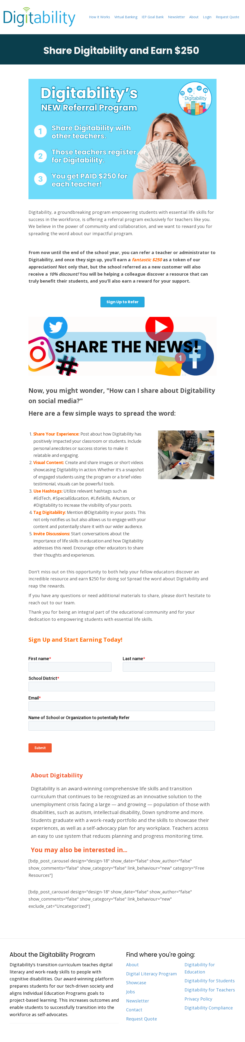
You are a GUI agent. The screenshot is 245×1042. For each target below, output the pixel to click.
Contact (134, 1010)
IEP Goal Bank (153, 17)
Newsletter (176, 17)
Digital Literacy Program (151, 974)
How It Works (99, 17)
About (194, 17)
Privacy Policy (198, 999)
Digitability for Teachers (209, 990)
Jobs (130, 992)
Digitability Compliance (208, 1008)
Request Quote (227, 17)
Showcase (136, 982)
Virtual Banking (125, 17)
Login (207, 17)
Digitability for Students (209, 981)
